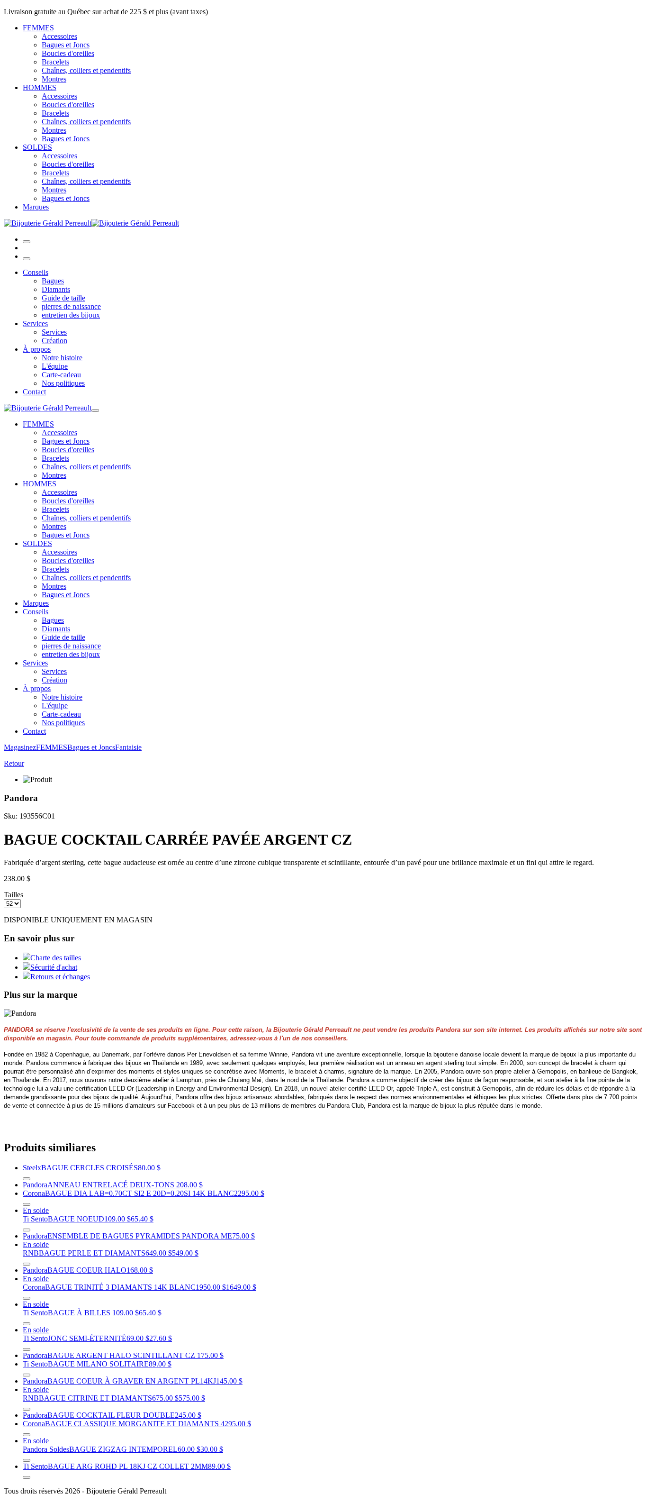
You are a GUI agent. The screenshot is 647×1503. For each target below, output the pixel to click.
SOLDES (37, 147)
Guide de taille (63, 298)
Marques (36, 207)
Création (54, 341)
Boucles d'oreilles (68, 53)
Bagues (53, 281)
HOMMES (39, 87)
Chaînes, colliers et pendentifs (86, 70)
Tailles (13, 895)
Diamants (56, 289)
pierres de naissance (71, 306)
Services (35, 323)
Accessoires (59, 36)
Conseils (35, 272)
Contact (34, 392)
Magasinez (20, 747)
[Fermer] (26, 258)
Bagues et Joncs (66, 45)
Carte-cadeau (61, 375)
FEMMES (38, 28)
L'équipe (55, 366)
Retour (14, 763)
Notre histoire (62, 358)
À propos (37, 349)
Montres (54, 79)
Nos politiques (63, 383)
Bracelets (55, 62)
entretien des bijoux (71, 315)
